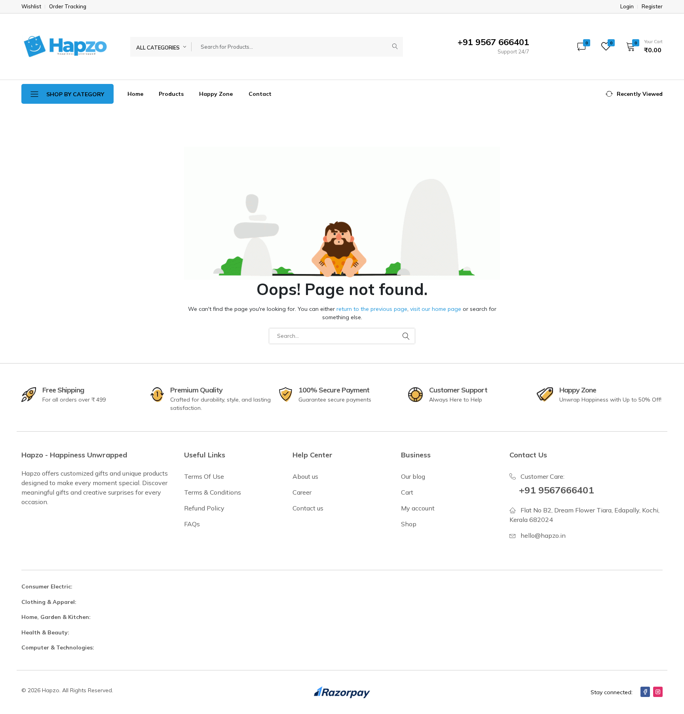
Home (135, 93)
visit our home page (435, 308)
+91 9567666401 (556, 490)
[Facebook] (645, 692)
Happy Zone (216, 93)
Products (171, 93)
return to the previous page (371, 308)
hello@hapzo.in (543, 535)
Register (652, 6)
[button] (642, 46)
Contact (260, 93)
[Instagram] (658, 692)
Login (627, 6)
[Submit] (395, 47)
